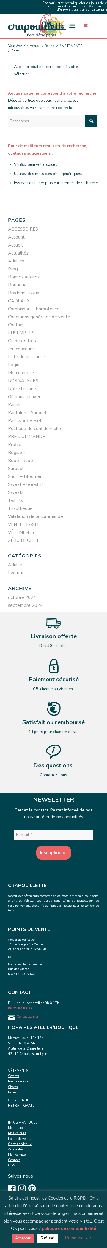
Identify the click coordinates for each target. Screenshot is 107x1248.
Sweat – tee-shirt (26, 484)
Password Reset (25, 421)
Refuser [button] (47, 1238)
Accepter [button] (23, 1238)
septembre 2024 (25, 605)
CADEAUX (19, 301)
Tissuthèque (20, 508)
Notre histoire (22, 389)
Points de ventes (20, 1139)
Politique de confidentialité (35, 429)
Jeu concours (21, 349)
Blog (13, 269)
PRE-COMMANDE (26, 437)
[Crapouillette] (44, 26)
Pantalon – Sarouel (27, 413)
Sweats (15, 492)
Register (16, 453)
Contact (16, 325)
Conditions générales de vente (39, 317)
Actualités (18, 253)
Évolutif (15, 573)
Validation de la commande (35, 516)
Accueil (15, 245)
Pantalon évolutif (21, 1081)
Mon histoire (17, 1128)
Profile (14, 445)
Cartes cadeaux (20, 1144)
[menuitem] (59, 26)
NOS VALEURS (23, 381)
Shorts (13, 1087)
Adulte (15, 565)
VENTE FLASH (23, 524)
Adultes (16, 261)
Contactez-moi (27, 1016)
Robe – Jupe (20, 460)
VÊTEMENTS (21, 532)
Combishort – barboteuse (33, 309)
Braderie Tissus (23, 293)
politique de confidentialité (69, 1228)
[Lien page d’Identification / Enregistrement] (59, 26)
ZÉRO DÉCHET (23, 540)
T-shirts (15, 500)
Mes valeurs (17, 1133)
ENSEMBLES (21, 333)
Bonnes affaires (24, 277)
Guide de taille (23, 341)
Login (13, 365)
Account (16, 237)
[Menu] (72, 26)
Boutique (17, 285)
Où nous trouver (24, 397)
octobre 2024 (22, 597)
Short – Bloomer (25, 476)
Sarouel (15, 468)
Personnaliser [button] (78, 1238)
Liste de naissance (26, 357)
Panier (14, 405)
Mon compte (21, 373)
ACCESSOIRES (23, 229)
